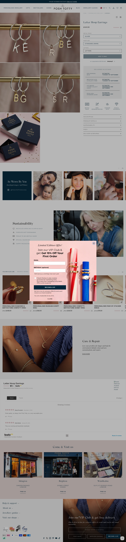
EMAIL (36, 260)
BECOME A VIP (50, 287)
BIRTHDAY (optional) (41, 267)
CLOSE (49, 298)
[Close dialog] (94, 243)
